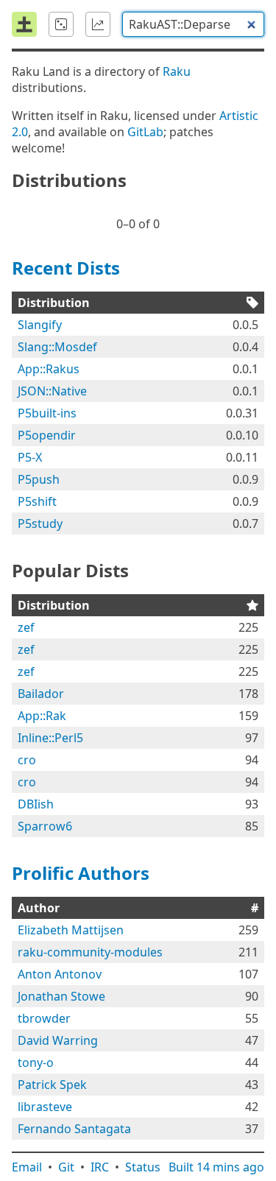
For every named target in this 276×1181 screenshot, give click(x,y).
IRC (100, 1167)
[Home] (24, 24)
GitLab (145, 132)
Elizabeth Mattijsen (71, 930)
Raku (177, 71)
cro (27, 760)
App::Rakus (48, 369)
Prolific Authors (80, 873)
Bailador (41, 693)
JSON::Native (52, 391)
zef (26, 627)
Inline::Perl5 (50, 738)
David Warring (58, 1040)
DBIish (36, 804)
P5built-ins (47, 413)
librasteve (45, 1107)
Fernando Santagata (74, 1129)
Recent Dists (66, 267)
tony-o (36, 1062)
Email (27, 1167)
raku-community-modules (90, 952)
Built (216, 1167)
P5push (39, 479)
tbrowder (44, 1018)
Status (142, 1167)
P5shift (37, 501)
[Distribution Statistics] (97, 24)
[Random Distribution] (61, 24)
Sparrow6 (45, 826)
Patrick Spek (52, 1084)
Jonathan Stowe (61, 996)
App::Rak (42, 716)
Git (66, 1167)
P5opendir (47, 435)
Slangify (40, 325)
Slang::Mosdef (57, 347)
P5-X (30, 457)
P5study (40, 523)
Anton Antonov (60, 974)
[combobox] (193, 24)
